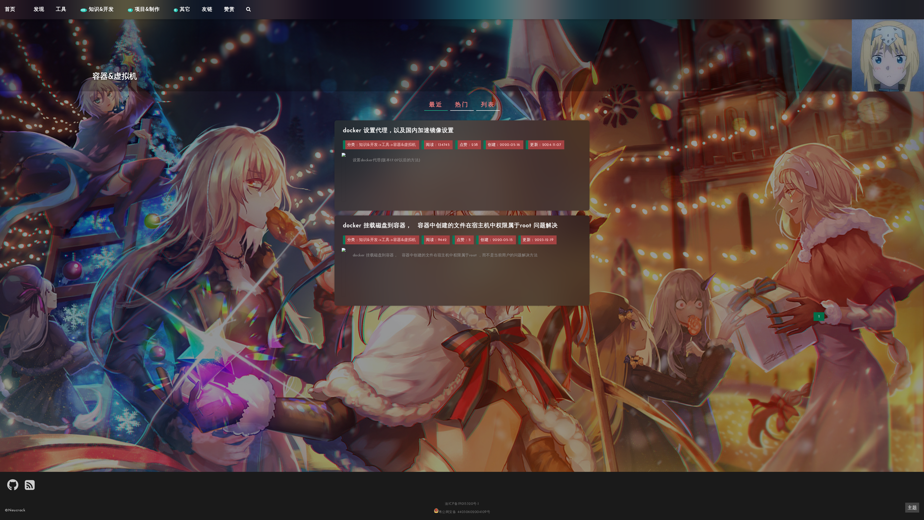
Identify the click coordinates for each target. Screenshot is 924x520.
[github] (13, 488)
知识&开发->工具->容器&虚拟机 (387, 145)
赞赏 (229, 9)
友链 (207, 9)
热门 (462, 105)
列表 (488, 105)
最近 (436, 105)
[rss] (30, 488)
